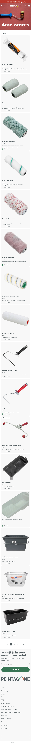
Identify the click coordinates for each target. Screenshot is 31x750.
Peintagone (17, 742)
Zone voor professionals (8, 706)
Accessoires (4, 728)
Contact (3, 697)
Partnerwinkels (5, 703)
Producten (4, 725)
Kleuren (3, 722)
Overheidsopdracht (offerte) (9, 709)
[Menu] (2, 6)
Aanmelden (15, 669)
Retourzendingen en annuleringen (11, 712)
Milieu (3, 694)
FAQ (2, 700)
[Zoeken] (5, 6)
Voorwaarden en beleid (15, 746)
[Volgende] (24, 644)
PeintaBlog (4, 691)
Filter (4, 33)
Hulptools (4, 715)
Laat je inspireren (6, 718)
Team (3, 687)
